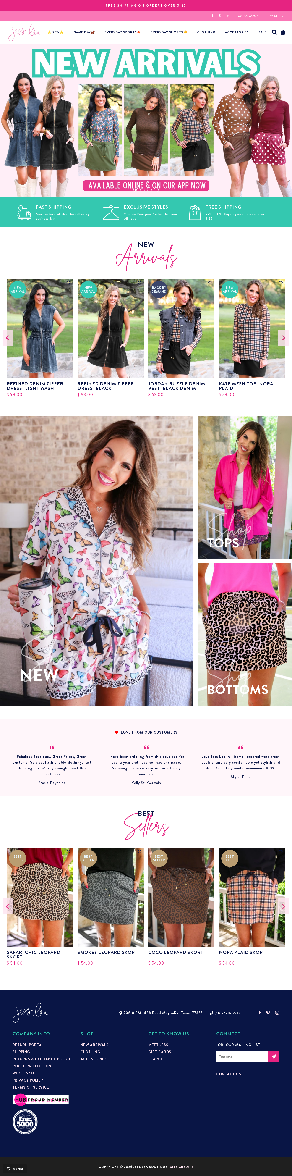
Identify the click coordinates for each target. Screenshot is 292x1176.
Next (283, 337)
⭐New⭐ (55, 32)
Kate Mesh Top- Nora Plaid (246, 386)
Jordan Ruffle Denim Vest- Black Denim (176, 386)
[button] (274, 32)
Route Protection (32, 1066)
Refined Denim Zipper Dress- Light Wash (35, 386)
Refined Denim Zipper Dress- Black (106, 386)
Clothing (206, 32)
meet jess (158, 1045)
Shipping (21, 1052)
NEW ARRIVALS (95, 1045)
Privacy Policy (28, 1080)
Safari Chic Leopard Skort (33, 954)
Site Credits (181, 1166)
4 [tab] (156, 189)
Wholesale (24, 1073)
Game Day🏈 (84, 32)
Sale (262, 32)
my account (249, 15)
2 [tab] (142, 189)
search (156, 1059)
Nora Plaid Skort (242, 953)
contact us (228, 1074)
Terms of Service (31, 1087)
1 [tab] (135, 189)
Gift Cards (159, 1052)
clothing (90, 1052)
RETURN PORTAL (28, 1045)
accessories (237, 32)
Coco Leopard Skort (175, 953)
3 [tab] (149, 189)
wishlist (277, 15)
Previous (8, 337)
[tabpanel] (146, 120)
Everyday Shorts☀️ (169, 32)
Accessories (94, 1059)
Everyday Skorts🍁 (123, 32)
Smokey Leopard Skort (108, 953)
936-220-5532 (227, 1013)
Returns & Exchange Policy (42, 1059)
